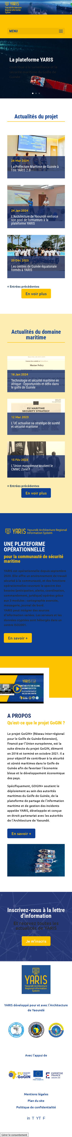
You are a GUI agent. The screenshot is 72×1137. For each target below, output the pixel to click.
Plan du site (36, 1100)
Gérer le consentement (14, 1134)
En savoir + (18, 637)
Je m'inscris (36, 941)
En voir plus (36, 293)
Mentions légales (36, 1094)
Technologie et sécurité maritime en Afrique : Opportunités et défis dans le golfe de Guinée (35, 383)
